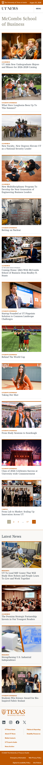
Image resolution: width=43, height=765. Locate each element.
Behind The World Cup (13, 357)
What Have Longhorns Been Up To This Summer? (19, 106)
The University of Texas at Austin (18, 753)
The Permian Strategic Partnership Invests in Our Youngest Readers (19, 618)
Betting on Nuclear (11, 230)
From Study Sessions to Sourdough (19, 433)
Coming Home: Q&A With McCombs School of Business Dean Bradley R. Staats (20, 273)
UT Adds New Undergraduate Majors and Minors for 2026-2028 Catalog (20, 66)
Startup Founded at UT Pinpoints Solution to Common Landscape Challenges (18, 316)
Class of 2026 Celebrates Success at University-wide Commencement (19, 472)
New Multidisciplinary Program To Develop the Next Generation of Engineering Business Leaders (19, 189)
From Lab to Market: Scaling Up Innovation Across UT (18, 513)
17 (27, 521)
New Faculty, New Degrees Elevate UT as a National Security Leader (21, 147)
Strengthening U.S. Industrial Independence (16, 658)
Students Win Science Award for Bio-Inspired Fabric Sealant (20, 699)
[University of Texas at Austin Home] (14, 2)
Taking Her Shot (10, 395)
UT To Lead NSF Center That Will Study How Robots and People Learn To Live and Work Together (20, 576)
